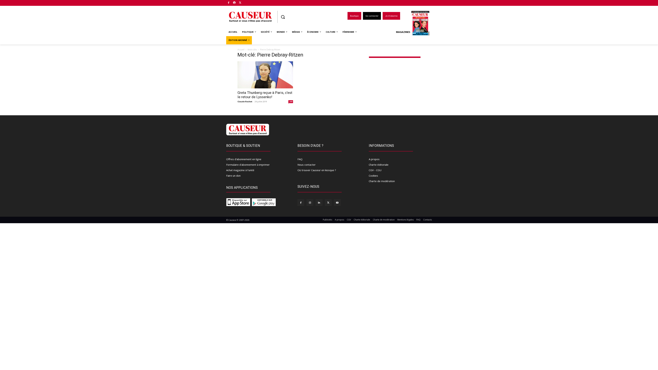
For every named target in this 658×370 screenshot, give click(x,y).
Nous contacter (306, 164)
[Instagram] (310, 202)
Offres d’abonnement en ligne (243, 159)
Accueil (240, 49)
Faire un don (233, 175)
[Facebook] (228, 3)
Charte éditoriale (378, 164)
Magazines (403, 32)
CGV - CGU (375, 170)
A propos (374, 159)
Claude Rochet (244, 101)
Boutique (248, 2)
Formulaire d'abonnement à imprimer (248, 164)
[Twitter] (240, 3)
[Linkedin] (319, 202)
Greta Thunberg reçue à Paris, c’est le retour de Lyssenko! (264, 95)
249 (290, 101)
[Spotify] (234, 3)
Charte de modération (382, 181)
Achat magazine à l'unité (240, 170)
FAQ (299, 159)
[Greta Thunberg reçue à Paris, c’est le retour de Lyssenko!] (265, 75)
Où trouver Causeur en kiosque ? (316, 170)
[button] (283, 17)
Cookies (373, 175)
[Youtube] (337, 202)
